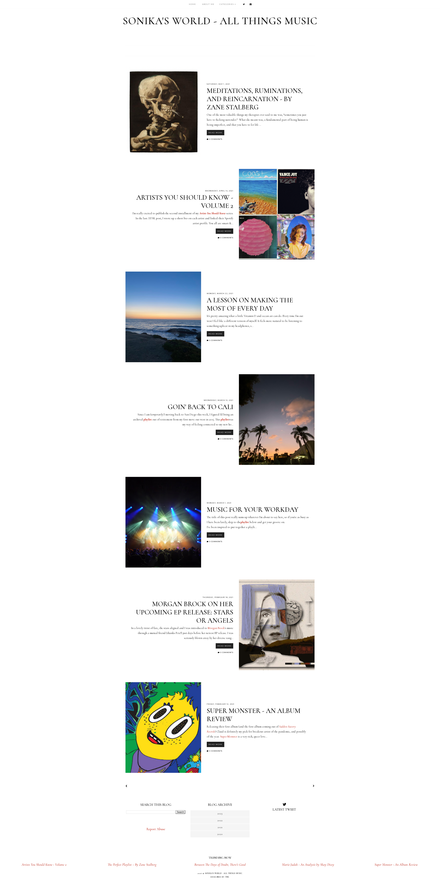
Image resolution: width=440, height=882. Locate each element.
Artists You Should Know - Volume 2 (44, 865)
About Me (208, 4)
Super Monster (228, 736)
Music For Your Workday (252, 509)
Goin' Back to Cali (200, 407)
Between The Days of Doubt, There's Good (220, 865)
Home (192, 4)
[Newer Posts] (126, 786)
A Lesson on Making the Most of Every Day (250, 304)
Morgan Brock (216, 628)
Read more (215, 132)
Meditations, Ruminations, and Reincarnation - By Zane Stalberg (254, 99)
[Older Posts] (313, 786)
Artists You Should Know (212, 213)
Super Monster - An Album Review (396, 865)
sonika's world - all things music (220, 21)
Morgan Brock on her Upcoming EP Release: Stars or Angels (184, 612)
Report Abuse (155, 829)
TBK (227, 877)
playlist (148, 419)
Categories (226, 4)
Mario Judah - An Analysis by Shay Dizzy (308, 865)
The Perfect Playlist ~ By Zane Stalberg (132, 865)
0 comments (215, 139)
